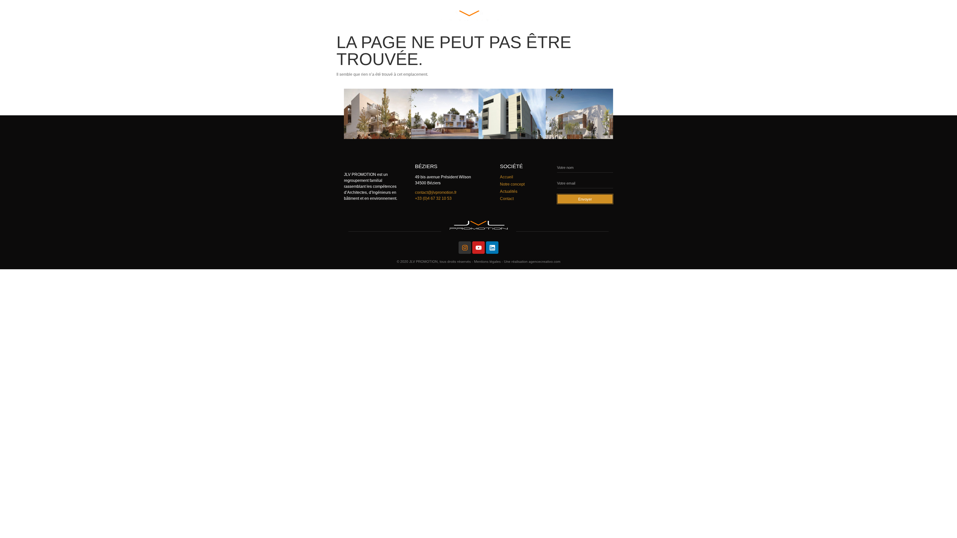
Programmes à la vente (547, 16)
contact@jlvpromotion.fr (436, 192)
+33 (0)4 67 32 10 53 (433, 198)
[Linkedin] (492, 247)
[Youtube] (478, 247)
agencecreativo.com (544, 262)
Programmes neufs (370, 16)
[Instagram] (465, 247)
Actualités (597, 16)
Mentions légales (487, 262)
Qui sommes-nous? (317, 16)
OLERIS (411, 16)
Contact (631, 16)
